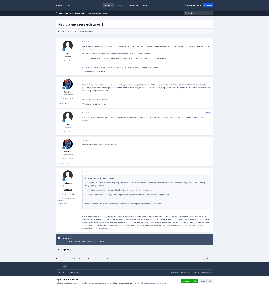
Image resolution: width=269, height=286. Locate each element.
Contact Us (71, 272)
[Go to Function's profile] (68, 84)
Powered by (203, 272)
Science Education (86, 31)
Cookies (79, 272)
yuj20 (63, 31)
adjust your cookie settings (122, 283)
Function (67, 92)
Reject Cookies (206, 281)
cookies (69, 283)
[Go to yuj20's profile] (59, 31)
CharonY (68, 183)
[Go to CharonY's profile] (68, 175)
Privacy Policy (61, 272)
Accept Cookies (190, 281)
